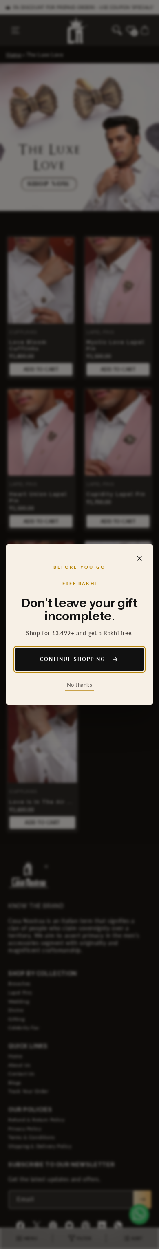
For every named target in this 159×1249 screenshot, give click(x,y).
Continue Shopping (73, 659)
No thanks (80, 684)
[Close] (139, 558)
